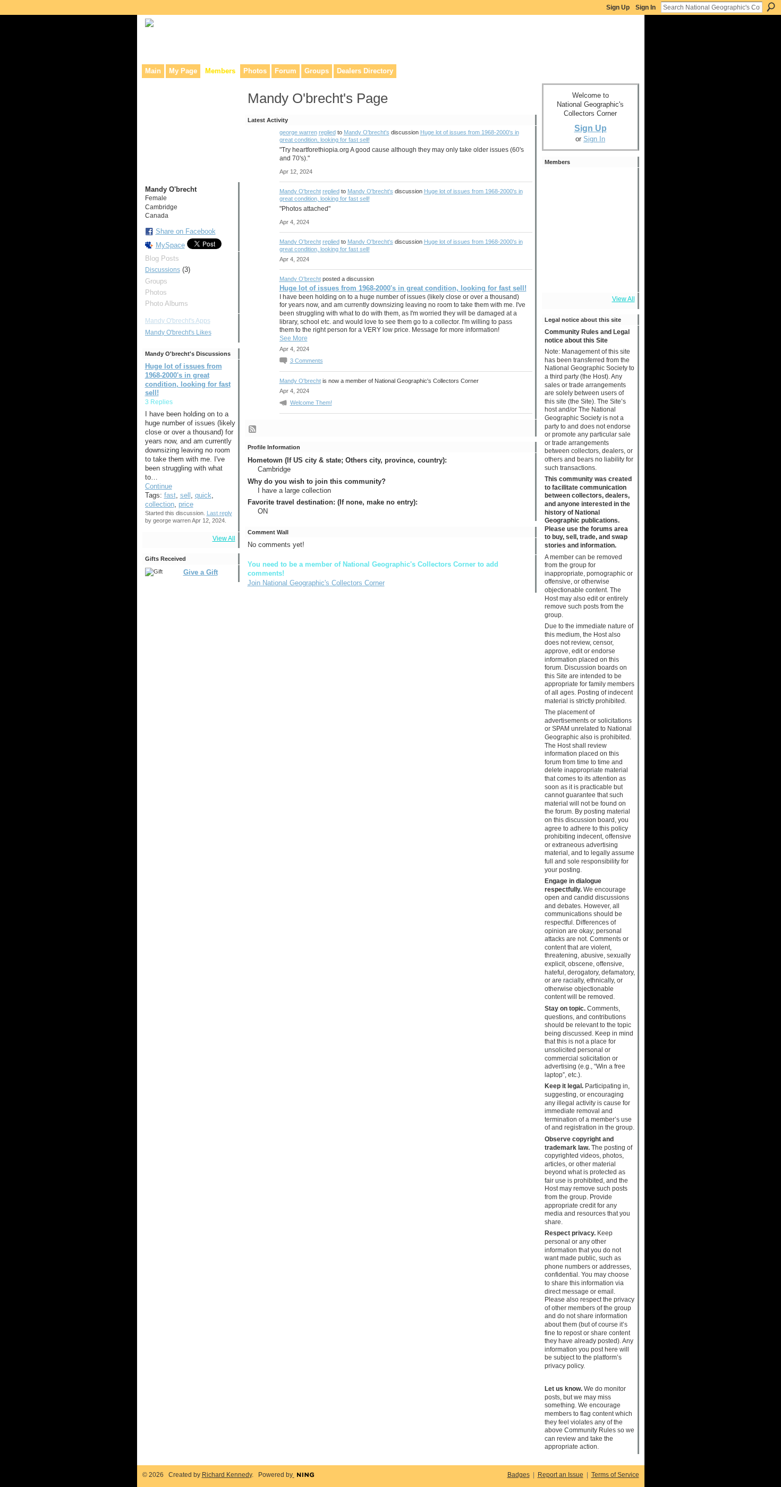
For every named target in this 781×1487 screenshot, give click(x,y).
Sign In (645, 7)
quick (203, 495)
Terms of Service (615, 1475)
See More (293, 338)
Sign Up (618, 7)
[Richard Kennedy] (619, 215)
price (186, 504)
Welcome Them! (311, 402)
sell (185, 495)
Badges (518, 1475)
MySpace (170, 245)
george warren (298, 132)
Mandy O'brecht (300, 191)
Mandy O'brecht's (366, 132)
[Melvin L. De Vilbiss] (559, 185)
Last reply (219, 513)
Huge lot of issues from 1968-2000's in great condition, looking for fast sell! (403, 288)
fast (170, 495)
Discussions (162, 270)
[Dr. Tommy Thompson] (619, 274)
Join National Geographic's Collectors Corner (316, 583)
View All (224, 538)
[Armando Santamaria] (589, 245)
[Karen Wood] (559, 274)
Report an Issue (560, 1475)
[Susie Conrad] (619, 245)
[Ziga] (619, 185)
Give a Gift (200, 572)
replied (327, 132)
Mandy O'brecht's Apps (177, 320)
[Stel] (589, 215)
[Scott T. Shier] (559, 215)
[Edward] (589, 274)
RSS (253, 429)
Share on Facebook (186, 231)
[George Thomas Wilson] (589, 185)
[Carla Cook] (559, 245)
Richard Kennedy (227, 1475)
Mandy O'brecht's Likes (178, 332)
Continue (158, 486)
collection (159, 504)
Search (771, 7)
